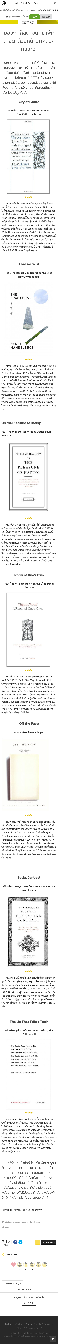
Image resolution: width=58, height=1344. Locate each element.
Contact (29, 1328)
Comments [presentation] (13, 1283)
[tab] (12, 1283)
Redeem (47, 1324)
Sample (37, 1324)
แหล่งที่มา (29, 359)
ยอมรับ (34, 17)
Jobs (38, 1328)
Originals (19, 1324)
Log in (30, 1303)
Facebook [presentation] (24, 1290)
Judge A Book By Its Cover (27, 3)
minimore (36, 1222)
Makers (10, 3)
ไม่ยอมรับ (46, 17)
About (20, 1328)
